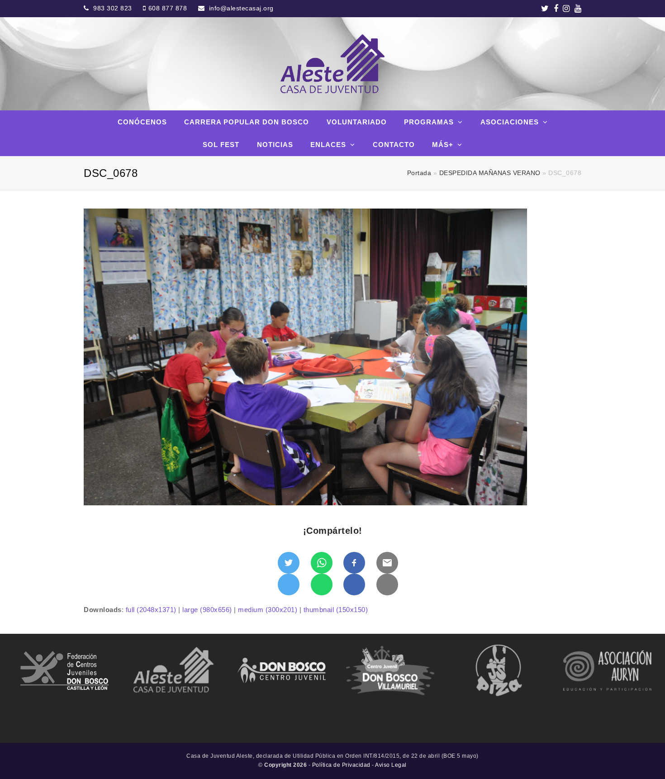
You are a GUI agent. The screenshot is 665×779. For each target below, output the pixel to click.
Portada (419, 173)
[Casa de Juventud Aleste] (332, 63)
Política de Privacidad (341, 765)
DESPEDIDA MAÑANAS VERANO (490, 173)
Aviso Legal (391, 765)
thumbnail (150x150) (336, 609)
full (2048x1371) (151, 609)
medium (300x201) (267, 609)
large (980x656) (207, 609)
